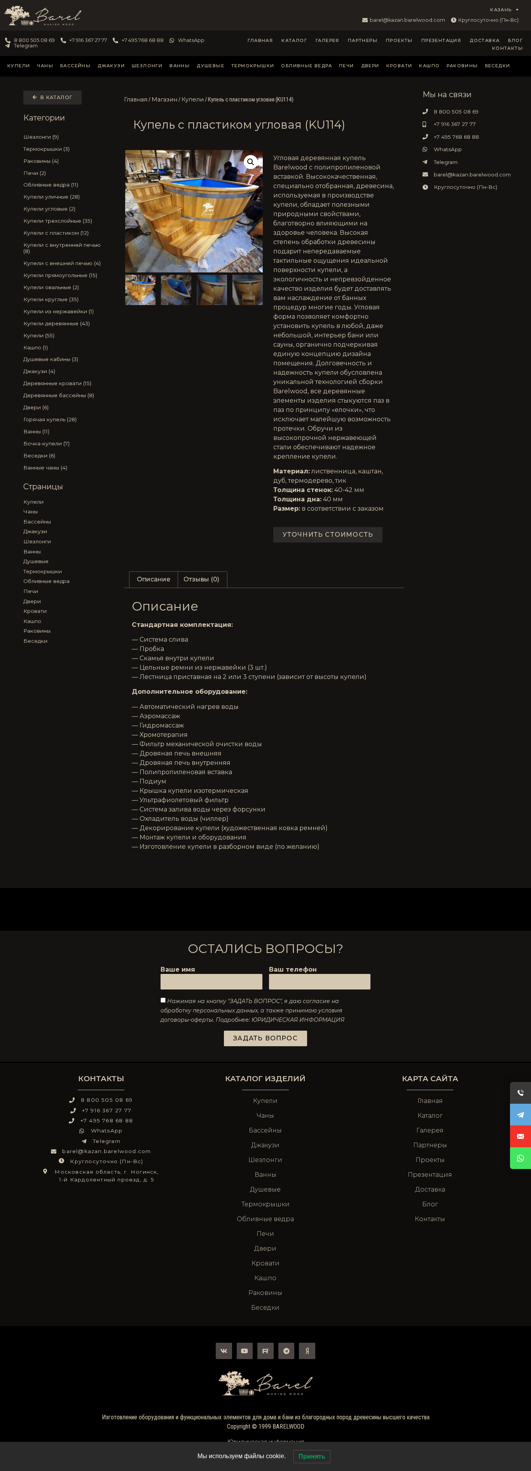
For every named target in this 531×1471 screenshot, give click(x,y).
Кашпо (429, 65)
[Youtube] (245, 1351)
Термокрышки (252, 65)
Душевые (210, 65)
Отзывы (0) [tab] (201, 579)
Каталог (294, 40)
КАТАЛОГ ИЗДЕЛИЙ (265, 1078)
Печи (346, 65)
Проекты (399, 40)
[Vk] (224, 1351)
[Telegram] (286, 1351)
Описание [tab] (153, 579)
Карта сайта (430, 1078)
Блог (515, 40)
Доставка (485, 40)
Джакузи (111, 65)
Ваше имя (178, 970)
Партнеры (362, 40)
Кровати (399, 65)
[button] (251, 162)
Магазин (164, 99)
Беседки (497, 65)
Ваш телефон (293, 970)
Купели (18, 65)
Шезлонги (147, 65)
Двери (370, 65)
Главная (260, 40)
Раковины (462, 65)
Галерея (327, 40)
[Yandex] (307, 1351)
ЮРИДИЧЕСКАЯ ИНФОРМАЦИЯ (298, 1019)
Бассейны (75, 65)
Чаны (45, 65)
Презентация (441, 40)
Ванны (179, 65)
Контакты (507, 48)
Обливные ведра (306, 65)
